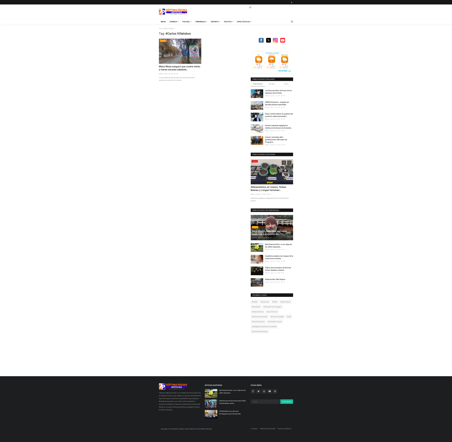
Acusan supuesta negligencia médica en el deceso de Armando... (279, 127)
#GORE (274, 302)
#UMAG (254, 302)
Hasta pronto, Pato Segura (275, 279)
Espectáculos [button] (243, 21)
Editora (161, 74)
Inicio (163, 21)
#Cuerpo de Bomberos (260, 331)
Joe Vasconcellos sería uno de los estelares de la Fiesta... (278, 92)
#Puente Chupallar (277, 317)
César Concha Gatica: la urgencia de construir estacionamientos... (279, 115)
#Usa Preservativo (258, 322)
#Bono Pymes (285, 302)
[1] (292, 2)
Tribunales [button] (200, 21)
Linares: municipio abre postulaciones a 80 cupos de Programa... (276, 139)
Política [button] (228, 21)
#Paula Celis (265, 302)
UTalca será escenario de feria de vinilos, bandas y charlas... (278, 269)
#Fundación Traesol (275, 322)
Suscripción (286, 401)
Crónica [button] (174, 21)
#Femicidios (256, 307)
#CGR (289, 317)
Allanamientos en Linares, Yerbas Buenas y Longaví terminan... (268, 189)
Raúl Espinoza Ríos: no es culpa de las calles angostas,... (278, 245)
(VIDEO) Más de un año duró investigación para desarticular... (230, 412)
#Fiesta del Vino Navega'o (273, 307)
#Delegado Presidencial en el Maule (264, 326)
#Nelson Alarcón (257, 312)
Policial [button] (186, 21)
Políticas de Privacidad (267, 429)
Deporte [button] (215, 21)
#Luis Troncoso (272, 312)
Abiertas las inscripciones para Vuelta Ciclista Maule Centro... (232, 402)
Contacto (254, 429)
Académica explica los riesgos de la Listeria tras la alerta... (279, 257)
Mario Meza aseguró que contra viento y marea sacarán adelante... (179, 68)
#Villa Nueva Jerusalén (259, 317)
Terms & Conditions (284, 429)
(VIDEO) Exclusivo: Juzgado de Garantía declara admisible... (277, 103)
